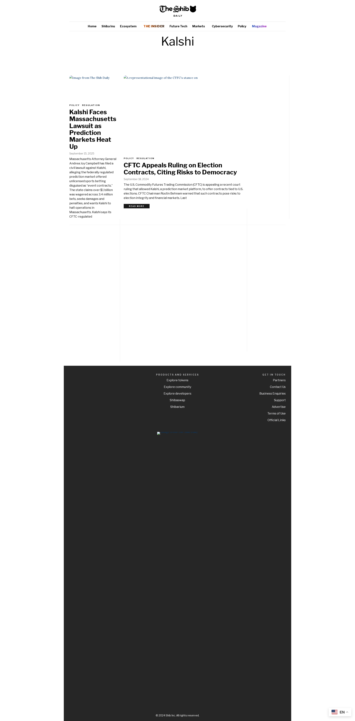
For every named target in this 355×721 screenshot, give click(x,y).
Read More (136, 206)
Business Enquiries (272, 393)
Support (280, 400)
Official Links (277, 420)
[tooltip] (272, 11)
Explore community (177, 387)
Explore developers (177, 393)
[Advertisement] (260, 286)
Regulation (145, 158)
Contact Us (278, 387)
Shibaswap (177, 400)
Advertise (279, 407)
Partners (279, 380)
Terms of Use (276, 413)
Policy (129, 158)
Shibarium (177, 407)
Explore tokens (177, 380)
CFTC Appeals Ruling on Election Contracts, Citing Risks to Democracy (180, 168)
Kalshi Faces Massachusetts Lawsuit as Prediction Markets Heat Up (92, 129)
